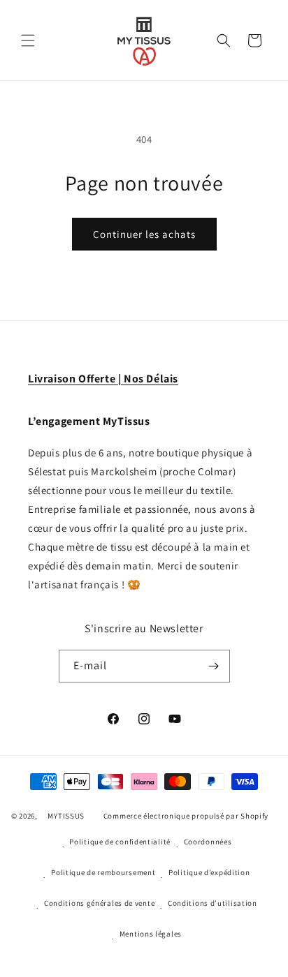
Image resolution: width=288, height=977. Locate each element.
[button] (28, 40)
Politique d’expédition (209, 872)
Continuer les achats (144, 234)
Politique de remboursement (103, 872)
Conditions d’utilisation (212, 903)
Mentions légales (151, 934)
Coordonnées (208, 842)
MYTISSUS (66, 816)
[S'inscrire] (214, 666)
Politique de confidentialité (120, 842)
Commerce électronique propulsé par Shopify (185, 816)
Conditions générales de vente (99, 903)
